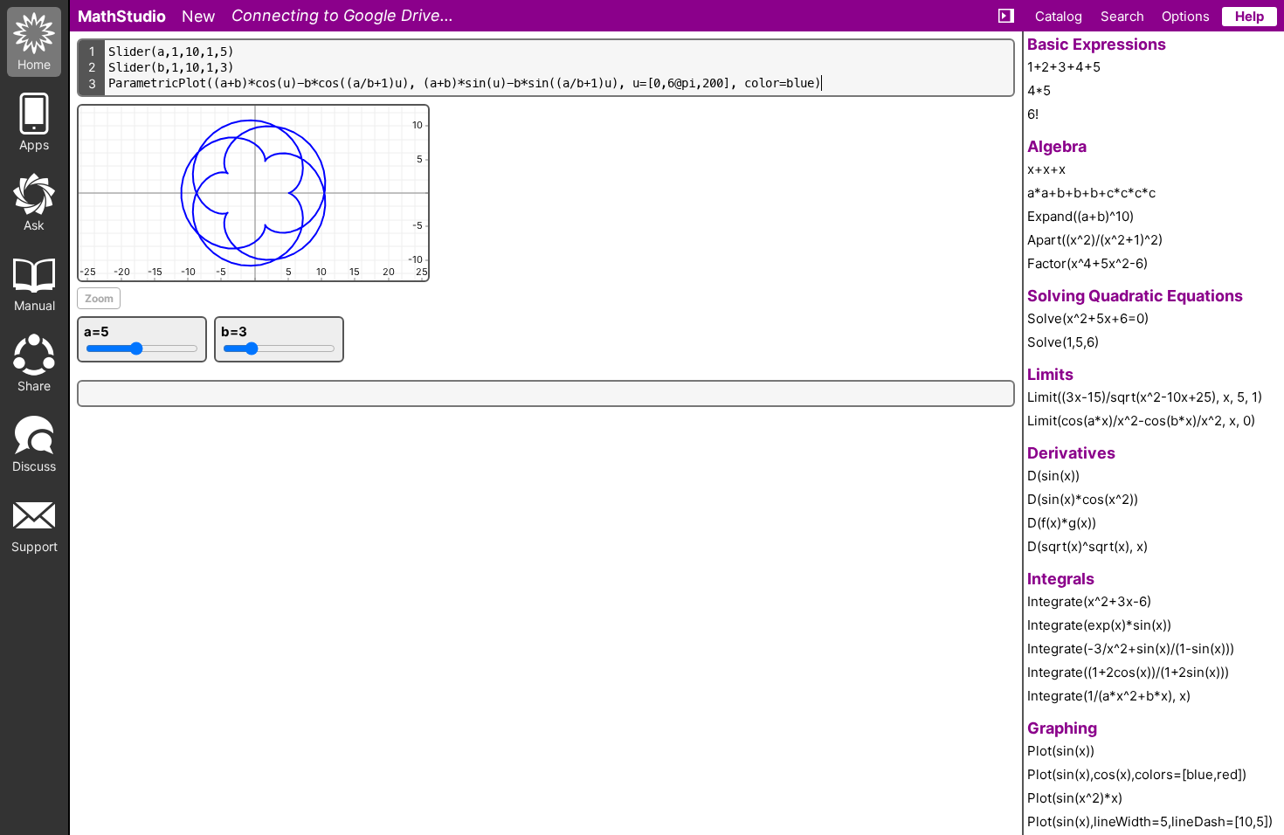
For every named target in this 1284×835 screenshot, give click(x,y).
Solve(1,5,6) (1063, 342)
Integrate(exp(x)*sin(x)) (1099, 625)
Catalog (1058, 16)
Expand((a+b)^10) (1080, 216)
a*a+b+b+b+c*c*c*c (1091, 192)
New (199, 16)
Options (1186, 16)
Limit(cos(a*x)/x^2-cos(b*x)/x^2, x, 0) (1141, 420)
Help (1249, 16)
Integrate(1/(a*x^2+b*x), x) (1109, 695)
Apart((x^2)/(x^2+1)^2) (1095, 239)
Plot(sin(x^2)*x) (1074, 798)
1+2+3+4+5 (1064, 67)
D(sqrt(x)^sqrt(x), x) (1087, 546)
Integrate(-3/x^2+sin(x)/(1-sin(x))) (1130, 648)
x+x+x (1046, 169)
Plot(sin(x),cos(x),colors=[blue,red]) (1136, 774)
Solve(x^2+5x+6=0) (1088, 318)
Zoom (99, 298)
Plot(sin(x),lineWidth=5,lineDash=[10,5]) (1150, 821)
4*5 (1039, 90)
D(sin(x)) (1053, 475)
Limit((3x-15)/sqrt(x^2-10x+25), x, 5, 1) (1144, 397)
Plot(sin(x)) (1060, 750)
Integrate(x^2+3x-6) (1089, 601)
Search (1122, 16)
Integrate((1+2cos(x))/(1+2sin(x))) (1128, 672)
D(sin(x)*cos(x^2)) (1082, 499)
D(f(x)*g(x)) (1061, 522)
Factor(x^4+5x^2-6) (1087, 263)
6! (1033, 114)
